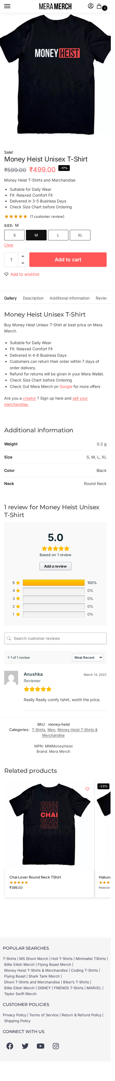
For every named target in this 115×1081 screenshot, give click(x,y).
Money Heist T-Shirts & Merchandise (36, 970)
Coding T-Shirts (84, 970)
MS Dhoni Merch (33, 958)
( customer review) (47, 216)
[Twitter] (25, 1046)
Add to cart (68, 259)
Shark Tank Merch (44, 976)
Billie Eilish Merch (19, 964)
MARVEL (94, 988)
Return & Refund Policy (81, 1015)
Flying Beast (14, 976)
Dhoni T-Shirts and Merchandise (32, 982)
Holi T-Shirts (62, 958)
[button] (100, 7)
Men (51, 729)
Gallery (10, 298)
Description (33, 298)
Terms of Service (44, 1015)
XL (80, 235)
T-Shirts (38, 729)
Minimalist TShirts (91, 958)
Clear (8, 245)
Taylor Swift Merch (20, 993)
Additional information (70, 298)
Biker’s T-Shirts (76, 982)
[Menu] (12, 6)
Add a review (55, 566)
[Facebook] (10, 1046)
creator (29, 398)
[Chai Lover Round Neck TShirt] (49, 825)
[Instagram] (56, 1046)
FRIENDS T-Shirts (68, 988)
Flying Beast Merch (54, 964)
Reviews (103, 298)
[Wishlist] (87, 789)
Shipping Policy (17, 1021)
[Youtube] (40, 1046)
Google (65, 386)
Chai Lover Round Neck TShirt (35, 877)
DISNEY (44, 988)
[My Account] (90, 6)
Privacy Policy (14, 1015)
